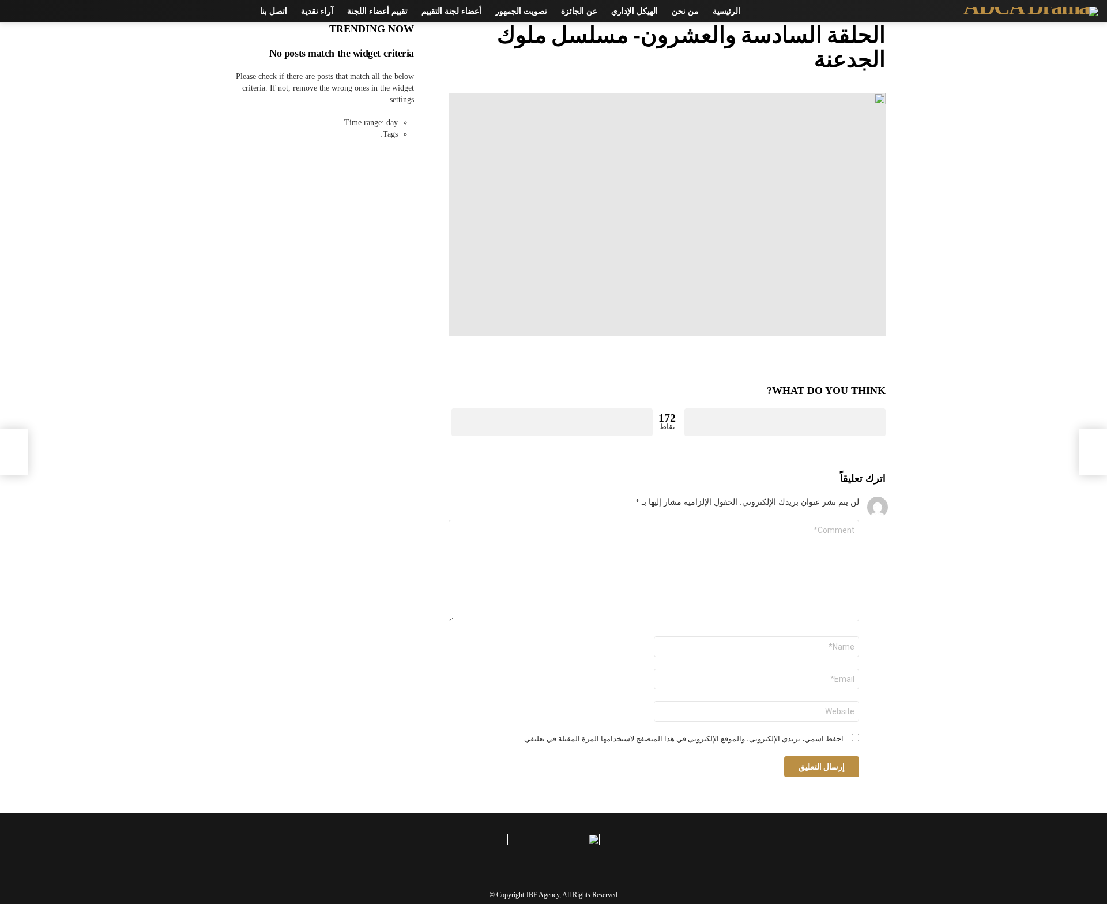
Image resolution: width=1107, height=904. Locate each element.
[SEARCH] (35, 11)
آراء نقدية (317, 11)
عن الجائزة (579, 11)
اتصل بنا (273, 11)
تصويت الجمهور (521, 11)
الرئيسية (726, 11)
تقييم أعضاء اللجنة (377, 11)
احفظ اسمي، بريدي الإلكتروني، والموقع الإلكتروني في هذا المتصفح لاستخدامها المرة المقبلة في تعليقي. (683, 739)
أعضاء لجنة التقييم (451, 11)
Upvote (785, 422)
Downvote (552, 422)
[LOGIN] (15, 11)
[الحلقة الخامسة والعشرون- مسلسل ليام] (1093, 452)
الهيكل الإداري (634, 11)
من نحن (685, 11)
